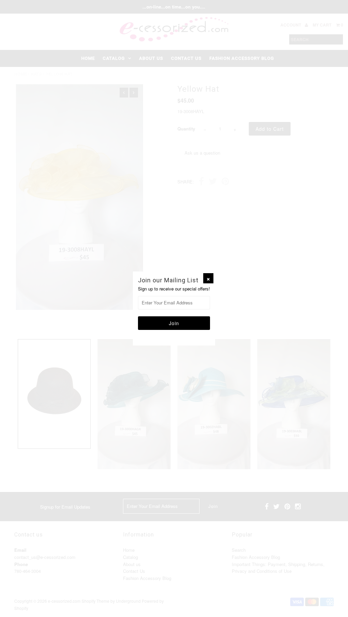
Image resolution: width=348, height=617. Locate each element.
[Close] (208, 278)
